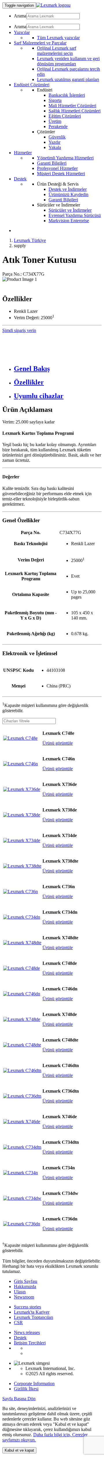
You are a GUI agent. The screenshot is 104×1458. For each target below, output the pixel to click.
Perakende (58, 126)
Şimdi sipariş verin (19, 330)
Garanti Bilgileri (51, 163)
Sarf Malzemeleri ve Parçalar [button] (40, 42)
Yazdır (54, 142)
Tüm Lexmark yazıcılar (58, 37)
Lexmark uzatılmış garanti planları (68, 79)
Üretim (55, 121)
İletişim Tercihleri (30, 1342)
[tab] (58, 369)
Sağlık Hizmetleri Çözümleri (75, 110)
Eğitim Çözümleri (65, 116)
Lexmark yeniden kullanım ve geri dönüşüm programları (68, 61)
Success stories (27, 1306)
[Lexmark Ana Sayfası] (53, 5)
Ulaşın (20, 1291)
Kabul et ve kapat (19, 1450)
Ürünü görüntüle (57, 743)
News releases (27, 1332)
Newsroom (24, 1296)
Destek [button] (20, 178)
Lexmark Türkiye (30, 240)
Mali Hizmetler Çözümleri (72, 105)
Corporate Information (34, 1383)
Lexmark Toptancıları (33, 1317)
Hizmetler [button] (23, 152)
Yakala (55, 147)
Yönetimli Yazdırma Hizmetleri (65, 157)
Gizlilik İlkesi (26, 1388)
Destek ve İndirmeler (68, 189)
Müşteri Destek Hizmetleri (61, 173)
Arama (20, 15)
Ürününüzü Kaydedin (68, 194)
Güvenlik (57, 136)
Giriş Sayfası (25, 1281)
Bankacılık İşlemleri (67, 95)
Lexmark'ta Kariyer (31, 1312)
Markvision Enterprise (69, 220)
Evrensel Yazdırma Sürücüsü (75, 215)
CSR (18, 1322)
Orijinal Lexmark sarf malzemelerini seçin (56, 51)
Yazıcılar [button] (22, 32)
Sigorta (55, 100)
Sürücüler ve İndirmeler (70, 210)
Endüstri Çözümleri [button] (31, 84)
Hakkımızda (25, 1286)
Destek (20, 1337)
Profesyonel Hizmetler (57, 168)
